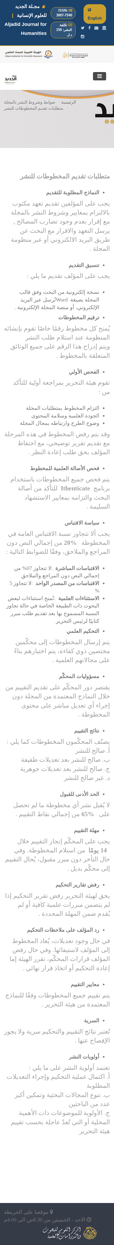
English (95, 18)
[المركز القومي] (104, 28)
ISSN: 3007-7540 (64, 12)
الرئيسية (68, 102)
